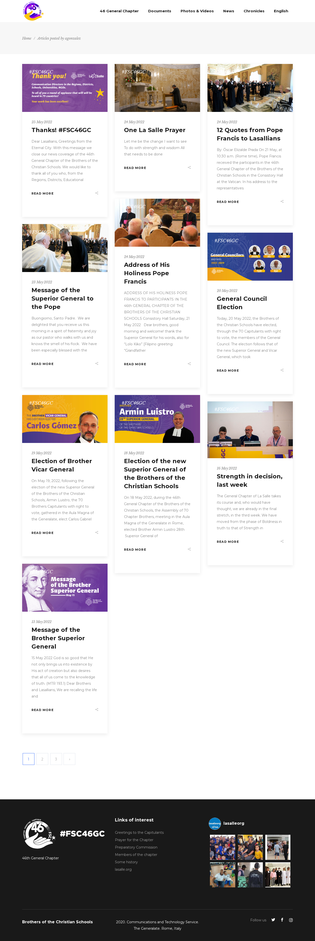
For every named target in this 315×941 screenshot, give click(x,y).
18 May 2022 (134, 453)
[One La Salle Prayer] (157, 88)
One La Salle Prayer (155, 130)
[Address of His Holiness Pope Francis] (157, 223)
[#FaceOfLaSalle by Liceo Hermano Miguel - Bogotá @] (222, 874)
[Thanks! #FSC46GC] (65, 88)
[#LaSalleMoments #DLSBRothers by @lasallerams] (277, 847)
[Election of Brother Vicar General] (65, 419)
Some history (126, 862)
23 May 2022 (42, 282)
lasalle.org (123, 869)
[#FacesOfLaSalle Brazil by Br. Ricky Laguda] (250, 847)
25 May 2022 (42, 122)
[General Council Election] (250, 257)
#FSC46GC (41, 72)
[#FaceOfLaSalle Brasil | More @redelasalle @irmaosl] (222, 847)
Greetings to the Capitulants (139, 832)
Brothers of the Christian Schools (57, 922)
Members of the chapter (136, 854)
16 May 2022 (227, 468)
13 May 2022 (41, 622)
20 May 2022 (227, 290)
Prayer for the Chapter (134, 840)
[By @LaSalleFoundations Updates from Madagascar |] (250, 874)
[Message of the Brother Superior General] (65, 588)
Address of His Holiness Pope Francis (147, 273)
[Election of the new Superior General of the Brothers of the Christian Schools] (157, 419)
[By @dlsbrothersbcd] (277, 874)
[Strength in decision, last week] (250, 429)
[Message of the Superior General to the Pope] (65, 248)
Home (26, 38)
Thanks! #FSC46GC (61, 130)
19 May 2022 (41, 453)
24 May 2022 (134, 122)
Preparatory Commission (136, 847)
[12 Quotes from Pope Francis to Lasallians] (250, 88)
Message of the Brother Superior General (58, 638)
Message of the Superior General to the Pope (63, 298)
